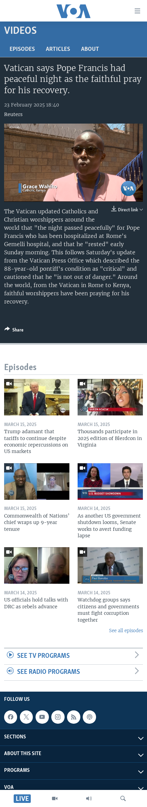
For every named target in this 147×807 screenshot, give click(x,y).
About (90, 49)
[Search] (123, 798)
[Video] (54, 798)
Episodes (22, 49)
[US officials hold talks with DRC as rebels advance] (36, 565)
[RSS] (73, 716)
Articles (58, 49)
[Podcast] (89, 716)
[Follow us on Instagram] (57, 716)
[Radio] (89, 798)
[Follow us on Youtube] (42, 716)
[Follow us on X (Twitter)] (26, 716)
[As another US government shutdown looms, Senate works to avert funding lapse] (110, 481)
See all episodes (126, 631)
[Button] (14, 331)
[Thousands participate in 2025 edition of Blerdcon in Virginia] (110, 397)
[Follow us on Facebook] (10, 716)
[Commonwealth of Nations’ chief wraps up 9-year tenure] (36, 481)
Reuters (13, 114)
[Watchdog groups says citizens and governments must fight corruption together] (110, 565)
